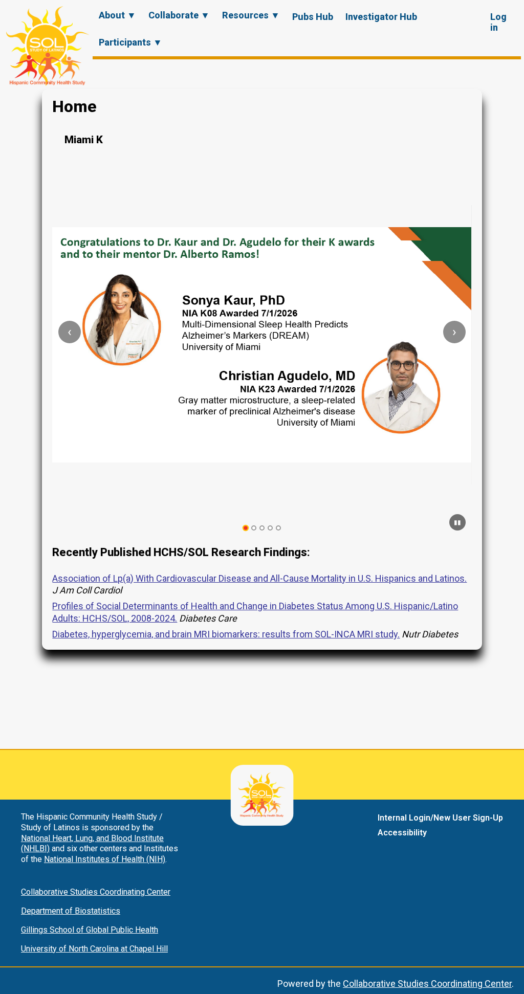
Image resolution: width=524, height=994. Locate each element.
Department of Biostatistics (70, 911)
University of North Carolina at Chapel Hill (94, 949)
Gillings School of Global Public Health (89, 930)
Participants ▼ (130, 42)
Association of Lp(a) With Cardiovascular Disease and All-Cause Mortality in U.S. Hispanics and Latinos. (259, 578)
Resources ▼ (251, 15)
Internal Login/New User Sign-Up (440, 818)
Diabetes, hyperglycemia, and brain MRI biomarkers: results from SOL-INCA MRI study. (226, 634)
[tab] (246, 528)
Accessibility (402, 832)
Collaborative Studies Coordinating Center (95, 892)
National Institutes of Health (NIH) (104, 859)
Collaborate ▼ (179, 15)
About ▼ (117, 15)
